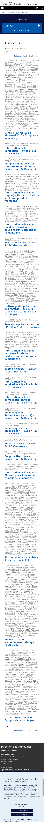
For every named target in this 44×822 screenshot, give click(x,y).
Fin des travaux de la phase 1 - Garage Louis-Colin (21, 559)
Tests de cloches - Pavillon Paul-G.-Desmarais (20, 370)
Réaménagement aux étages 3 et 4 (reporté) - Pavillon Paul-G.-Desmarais (21, 415)
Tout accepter (22, 814)
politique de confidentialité (21, 819)
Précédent (18, 56)
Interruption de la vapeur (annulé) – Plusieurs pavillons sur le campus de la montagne (21, 354)
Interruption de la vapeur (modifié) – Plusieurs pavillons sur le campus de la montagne (21, 228)
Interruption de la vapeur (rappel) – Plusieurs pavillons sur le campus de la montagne (22, 196)
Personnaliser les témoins (23, 805)
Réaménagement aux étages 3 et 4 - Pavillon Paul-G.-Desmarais (22, 430)
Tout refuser (22, 810)
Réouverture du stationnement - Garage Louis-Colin (19, 642)
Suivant (36, 56)
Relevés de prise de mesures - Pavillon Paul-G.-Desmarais (22, 326)
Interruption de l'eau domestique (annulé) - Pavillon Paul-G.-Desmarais (21, 399)
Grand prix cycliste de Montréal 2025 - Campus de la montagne (21, 135)
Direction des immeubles (26, 4)
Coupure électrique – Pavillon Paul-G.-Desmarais (21, 457)
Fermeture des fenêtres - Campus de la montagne (20, 719)
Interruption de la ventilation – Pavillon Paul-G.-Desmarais (21, 150)
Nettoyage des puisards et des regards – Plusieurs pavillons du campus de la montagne (21, 310)
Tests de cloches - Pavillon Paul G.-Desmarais (20, 445)
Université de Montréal (6, 3)
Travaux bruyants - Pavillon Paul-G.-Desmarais (21, 244)
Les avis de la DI (13, 12)
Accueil (4, 12)
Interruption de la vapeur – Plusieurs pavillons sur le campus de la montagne (21, 475)
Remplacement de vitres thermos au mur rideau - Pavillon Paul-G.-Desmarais (21, 166)
